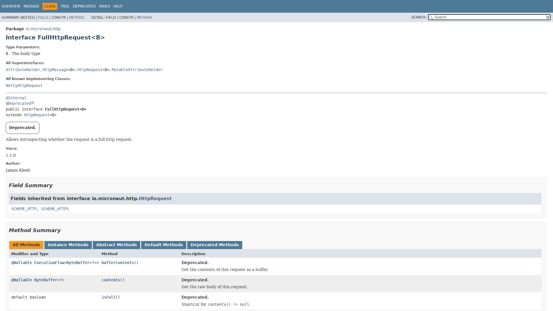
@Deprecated (18, 103)
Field (43, 18)
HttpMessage (55, 69)
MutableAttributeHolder (137, 69)
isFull (108, 297)
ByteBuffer (78, 262)
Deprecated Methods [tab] (215, 244)
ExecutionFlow (49, 262)
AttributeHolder (23, 69)
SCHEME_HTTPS (55, 208)
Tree (64, 6)
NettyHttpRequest (24, 85)
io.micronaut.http (43, 28)
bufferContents (118, 262)
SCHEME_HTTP (24, 208)
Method (76, 18)
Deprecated (84, 6)
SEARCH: (418, 17)
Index (104, 6)
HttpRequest (90, 69)
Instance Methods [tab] (68, 244)
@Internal (16, 98)
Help (117, 6)
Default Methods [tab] (164, 244)
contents (111, 280)
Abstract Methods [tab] (116, 244)
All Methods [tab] (26, 244)
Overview (11, 6)
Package (31, 6)
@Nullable (21, 262)
